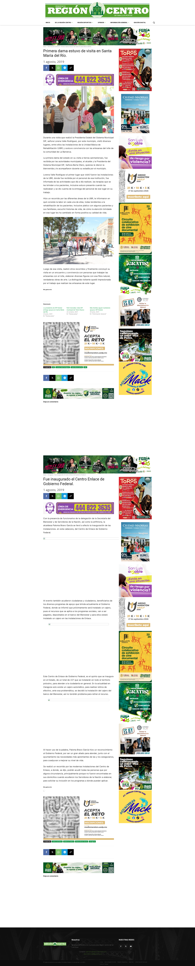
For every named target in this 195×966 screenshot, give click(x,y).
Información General (54, 46)
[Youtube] (131, 946)
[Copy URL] (71, 68)
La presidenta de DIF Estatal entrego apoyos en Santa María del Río (53, 310)
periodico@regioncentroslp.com (96, 952)
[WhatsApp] (58, 68)
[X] (52, 68)
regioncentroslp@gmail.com (93, 954)
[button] (153, 22)
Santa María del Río (76, 367)
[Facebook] (46, 68)
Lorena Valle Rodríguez (62, 367)
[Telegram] (65, 68)
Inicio (44, 46)
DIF (53, 367)
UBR (85, 367)
